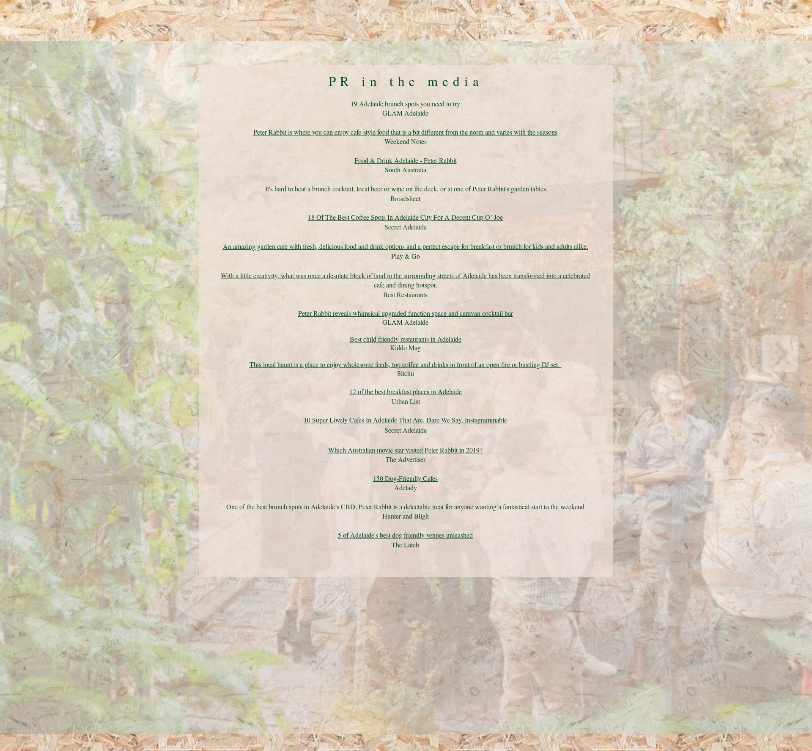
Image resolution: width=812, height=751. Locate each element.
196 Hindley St (567, 23)
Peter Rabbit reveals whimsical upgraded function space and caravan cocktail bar (405, 313)
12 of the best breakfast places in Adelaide (405, 391)
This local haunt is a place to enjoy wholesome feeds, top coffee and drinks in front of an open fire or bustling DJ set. (406, 364)
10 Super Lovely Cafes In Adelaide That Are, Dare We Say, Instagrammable (405, 419)
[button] (485, 746)
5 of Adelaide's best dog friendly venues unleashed (405, 534)
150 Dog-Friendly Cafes (405, 478)
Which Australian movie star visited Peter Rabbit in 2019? (405, 449)
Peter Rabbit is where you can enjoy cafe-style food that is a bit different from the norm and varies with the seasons (405, 131)
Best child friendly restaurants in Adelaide (405, 338)
